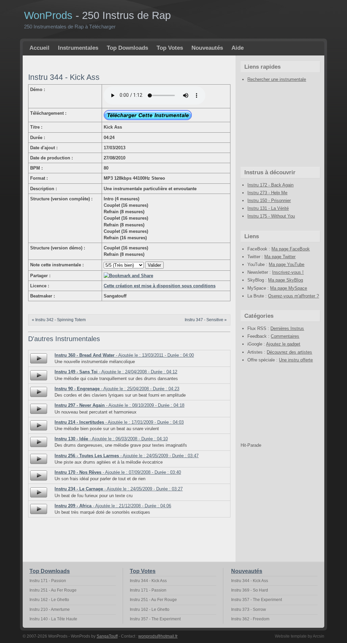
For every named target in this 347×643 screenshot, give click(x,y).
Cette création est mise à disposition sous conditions (160, 285)
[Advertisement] (107, 63)
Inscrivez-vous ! (288, 272)
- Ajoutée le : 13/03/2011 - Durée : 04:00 (124, 355)
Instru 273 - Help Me (267, 192)
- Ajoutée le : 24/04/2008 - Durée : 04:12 (116, 371)
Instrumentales (78, 48)
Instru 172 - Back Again (270, 184)
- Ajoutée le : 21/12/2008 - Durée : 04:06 (113, 505)
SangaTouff (107, 636)
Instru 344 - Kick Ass (148, 581)
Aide (237, 48)
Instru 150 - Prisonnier (269, 200)
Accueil (39, 48)
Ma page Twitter (279, 256)
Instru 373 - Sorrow (248, 609)
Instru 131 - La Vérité (268, 208)
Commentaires (285, 336)
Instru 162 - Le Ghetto (49, 600)
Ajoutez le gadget (283, 344)
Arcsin (318, 636)
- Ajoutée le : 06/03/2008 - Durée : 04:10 (111, 438)
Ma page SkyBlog (285, 280)
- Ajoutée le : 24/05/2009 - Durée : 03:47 (127, 455)
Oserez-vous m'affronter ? (293, 295)
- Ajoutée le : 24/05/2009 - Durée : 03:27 (119, 488)
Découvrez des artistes (289, 352)
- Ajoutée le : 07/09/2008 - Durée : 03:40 (118, 472)
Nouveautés (207, 48)
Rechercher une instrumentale (276, 79)
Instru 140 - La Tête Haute (53, 619)
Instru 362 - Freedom (250, 619)
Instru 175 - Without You (271, 216)
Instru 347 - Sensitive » (206, 320)
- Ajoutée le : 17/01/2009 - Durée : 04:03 (119, 422)
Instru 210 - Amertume (49, 609)
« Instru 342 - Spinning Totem (59, 320)
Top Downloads (127, 48)
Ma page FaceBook (290, 248)
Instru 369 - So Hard (249, 590)
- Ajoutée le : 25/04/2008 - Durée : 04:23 (117, 388)
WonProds (97, 15)
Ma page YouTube (286, 264)
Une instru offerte (296, 359)
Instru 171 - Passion (47, 581)
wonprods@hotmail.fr (158, 636)
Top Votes (170, 48)
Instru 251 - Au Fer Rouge (53, 590)
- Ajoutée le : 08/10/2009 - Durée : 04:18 (119, 405)
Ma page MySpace (288, 288)
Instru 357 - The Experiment (155, 619)
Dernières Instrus (287, 328)
